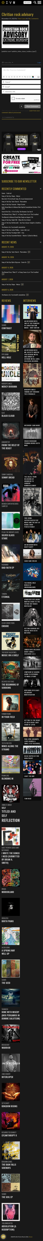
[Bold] (3, 76)
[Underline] (9, 76)
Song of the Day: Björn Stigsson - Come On (14, 262)
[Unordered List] (17, 76)
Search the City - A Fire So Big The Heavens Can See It (17, 211)
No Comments (34, 18)
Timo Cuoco (22, 18)
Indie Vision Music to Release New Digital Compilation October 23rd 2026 (21, 208)
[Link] (25, 76)
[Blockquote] (19, 76)
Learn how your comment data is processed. (21, 111)
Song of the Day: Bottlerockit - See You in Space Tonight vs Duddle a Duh (21, 223)
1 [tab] (4, 172)
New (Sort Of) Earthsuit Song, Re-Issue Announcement (17, 199)
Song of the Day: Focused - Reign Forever (13, 204)
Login (39, 62)
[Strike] (11, 76)
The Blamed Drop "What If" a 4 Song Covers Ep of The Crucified (20, 214)
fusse (30, 1237)
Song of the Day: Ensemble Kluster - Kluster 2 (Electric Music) (19, 235)
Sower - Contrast (7, 193)
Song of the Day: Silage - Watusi (11, 196)
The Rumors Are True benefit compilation (13, 227)
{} (27, 77)
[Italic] (6, 76)
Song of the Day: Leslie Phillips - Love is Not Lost (16, 230)
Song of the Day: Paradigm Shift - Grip (13, 232)
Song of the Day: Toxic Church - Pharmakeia (14, 201)
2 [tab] (6, 172)
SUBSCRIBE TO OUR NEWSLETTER (19, 181)
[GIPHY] (33, 76)
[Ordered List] (14, 76)
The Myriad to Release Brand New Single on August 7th (17, 217)
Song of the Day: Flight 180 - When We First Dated (16, 220)
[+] (30, 77)
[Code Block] (22, 76)
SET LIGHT (27, 2)
